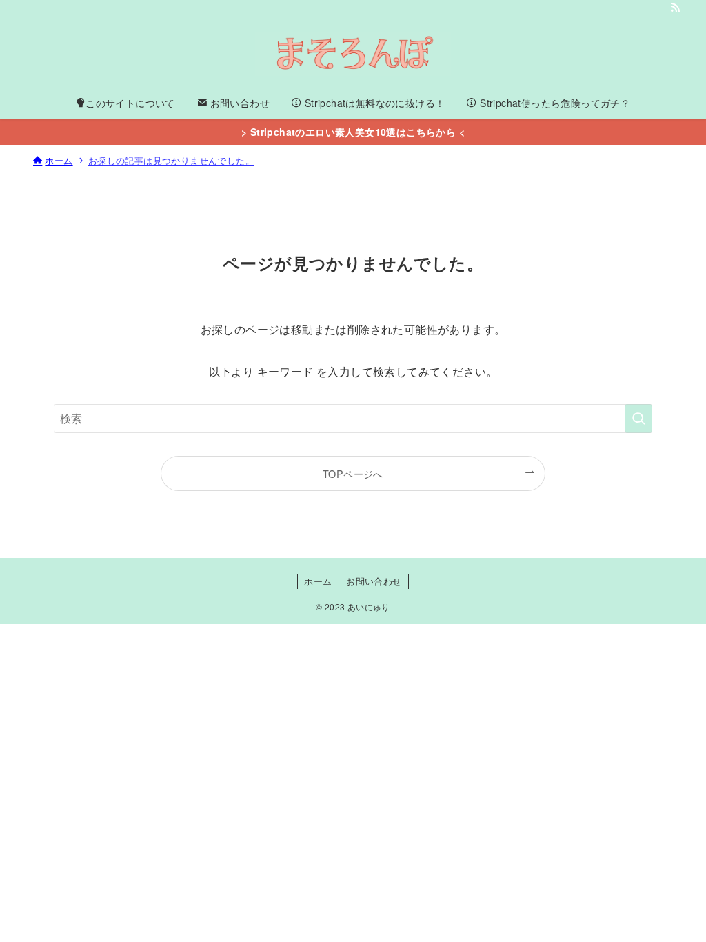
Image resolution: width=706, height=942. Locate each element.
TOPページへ (353, 473)
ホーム (318, 581)
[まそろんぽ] (353, 54)
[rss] (675, 7)
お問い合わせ (373, 581)
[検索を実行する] (638, 418)
